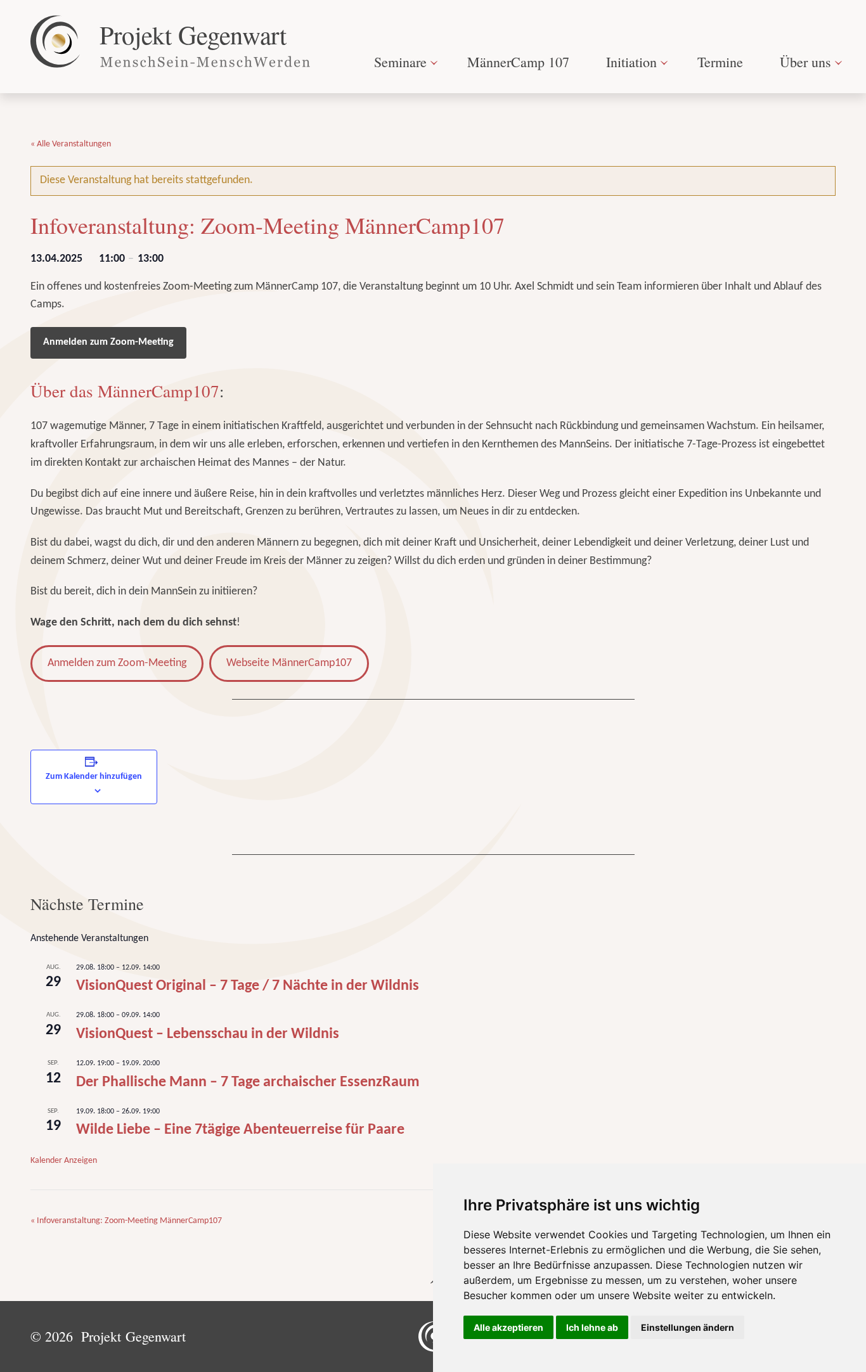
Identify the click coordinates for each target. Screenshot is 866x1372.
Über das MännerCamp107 (124, 391)
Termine (720, 62)
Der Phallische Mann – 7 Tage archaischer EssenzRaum (248, 1082)
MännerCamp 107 (518, 62)
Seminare (400, 62)
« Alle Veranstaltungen (70, 144)
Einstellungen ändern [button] (687, 1327)
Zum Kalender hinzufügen (94, 776)
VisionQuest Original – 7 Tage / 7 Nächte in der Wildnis (247, 986)
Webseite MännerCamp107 (289, 663)
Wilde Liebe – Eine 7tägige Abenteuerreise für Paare (240, 1130)
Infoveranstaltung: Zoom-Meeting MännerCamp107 (126, 1221)
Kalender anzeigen (63, 1160)
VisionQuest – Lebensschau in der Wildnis (207, 1034)
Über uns (805, 62)
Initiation (631, 62)
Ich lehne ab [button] (592, 1327)
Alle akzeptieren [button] (508, 1327)
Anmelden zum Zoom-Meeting (108, 342)
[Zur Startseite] (171, 41)
